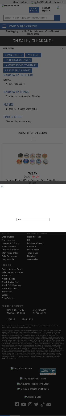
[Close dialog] (2, 186)
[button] (33, 225)
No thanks (33, 230)
